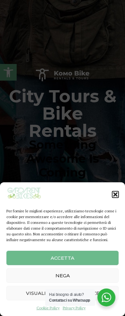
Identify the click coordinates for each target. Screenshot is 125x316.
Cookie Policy (48, 307)
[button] (115, 194)
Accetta (62, 258)
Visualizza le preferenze (62, 293)
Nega (62, 276)
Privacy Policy (74, 307)
